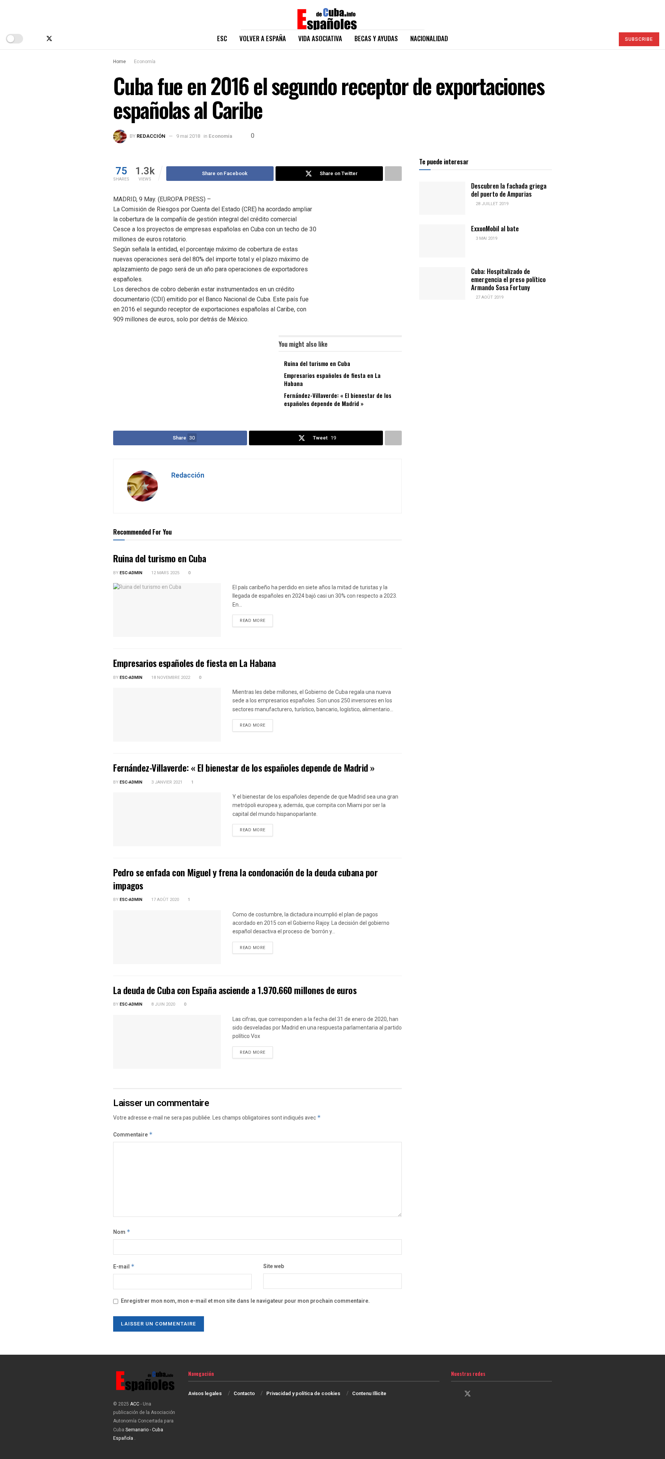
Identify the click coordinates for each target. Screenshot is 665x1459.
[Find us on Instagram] (62, 39)
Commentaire (133, 1135)
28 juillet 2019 (491, 204)
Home (119, 61)
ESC (222, 38)
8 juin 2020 (162, 1004)
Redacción (151, 136)
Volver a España (262, 38)
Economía (144, 61)
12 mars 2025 (164, 573)
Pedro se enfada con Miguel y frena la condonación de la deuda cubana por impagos (245, 878)
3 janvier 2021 (166, 782)
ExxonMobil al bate (495, 228)
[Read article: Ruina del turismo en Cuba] (167, 610)
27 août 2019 (489, 297)
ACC (134, 1404)
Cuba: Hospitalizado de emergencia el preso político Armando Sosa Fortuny (508, 279)
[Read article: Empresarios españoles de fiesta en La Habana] (167, 715)
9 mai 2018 (188, 136)
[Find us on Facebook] (36, 39)
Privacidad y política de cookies (303, 1393)
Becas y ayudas (376, 38)
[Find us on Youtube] (74, 39)
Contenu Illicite (369, 1393)
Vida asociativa (320, 38)
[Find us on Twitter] (49, 39)
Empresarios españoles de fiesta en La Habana (332, 379)
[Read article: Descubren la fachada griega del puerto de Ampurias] (442, 198)
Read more (256, 620)
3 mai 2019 (486, 238)
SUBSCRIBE (639, 39)
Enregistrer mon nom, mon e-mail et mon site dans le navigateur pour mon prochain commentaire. (245, 1301)
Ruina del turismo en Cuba (317, 363)
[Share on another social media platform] (393, 173)
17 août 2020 (164, 899)
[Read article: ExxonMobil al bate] (442, 240)
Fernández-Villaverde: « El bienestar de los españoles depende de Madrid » (337, 399)
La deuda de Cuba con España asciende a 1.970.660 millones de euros (234, 990)
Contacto (244, 1393)
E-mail (124, 1267)
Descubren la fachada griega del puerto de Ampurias (508, 190)
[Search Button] (605, 38)
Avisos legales (205, 1393)
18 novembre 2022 (170, 677)
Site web (273, 1266)
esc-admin (131, 573)
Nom (121, 1232)
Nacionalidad (429, 38)
